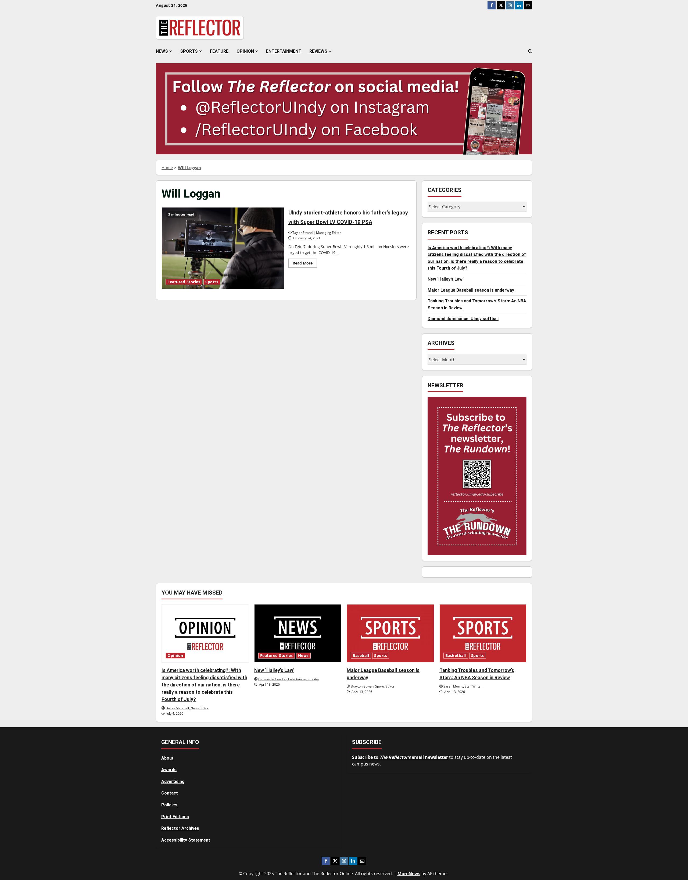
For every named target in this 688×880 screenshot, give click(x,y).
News (162, 51)
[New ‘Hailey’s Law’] (298, 633)
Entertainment (283, 51)
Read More (305, 264)
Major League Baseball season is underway (471, 290)
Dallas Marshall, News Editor (187, 708)
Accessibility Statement (185, 840)
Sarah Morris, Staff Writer (462, 686)
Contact (169, 793)
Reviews (318, 51)
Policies (169, 804)
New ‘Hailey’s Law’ (446, 279)
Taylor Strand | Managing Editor (316, 232)
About (167, 758)
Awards (169, 769)
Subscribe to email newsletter (400, 757)
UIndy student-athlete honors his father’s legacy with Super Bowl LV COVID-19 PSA (223, 248)
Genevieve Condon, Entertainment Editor (288, 679)
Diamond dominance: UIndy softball (463, 318)
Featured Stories (183, 282)
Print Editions (175, 816)
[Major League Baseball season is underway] (390, 633)
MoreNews (408, 874)
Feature (219, 51)
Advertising (173, 781)
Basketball (455, 655)
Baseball (361, 655)
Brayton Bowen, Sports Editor (373, 686)
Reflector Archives (180, 828)
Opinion (245, 51)
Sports (189, 51)
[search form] (530, 51)
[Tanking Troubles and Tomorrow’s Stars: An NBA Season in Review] (483, 633)
